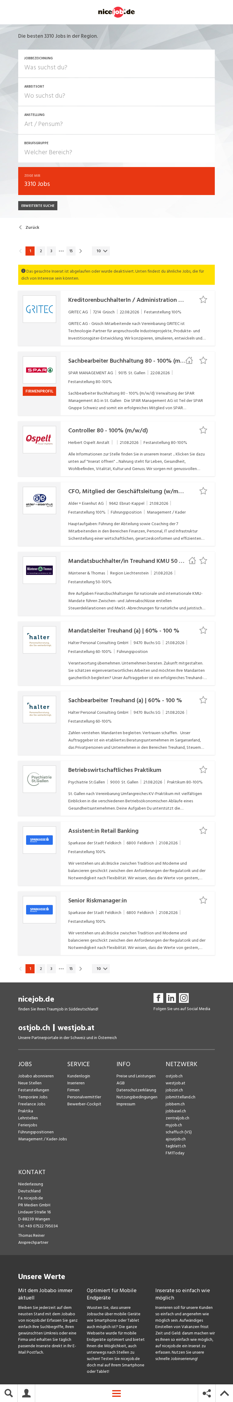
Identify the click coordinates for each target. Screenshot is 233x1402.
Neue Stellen (30, 1082)
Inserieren (76, 1082)
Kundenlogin (78, 1075)
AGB (120, 1082)
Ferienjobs (27, 1124)
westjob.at (76, 1028)
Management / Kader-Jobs (42, 1138)
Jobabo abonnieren (36, 1075)
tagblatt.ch (176, 1145)
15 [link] (71, 251)
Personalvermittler (84, 1096)
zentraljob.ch (177, 1117)
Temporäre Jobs (32, 1096)
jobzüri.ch (174, 1089)
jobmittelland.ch (180, 1096)
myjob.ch (174, 1124)
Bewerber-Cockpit (84, 1103)
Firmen (73, 1089)
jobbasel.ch (176, 1110)
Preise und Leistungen (136, 1075)
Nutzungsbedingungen (136, 1096)
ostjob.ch (34, 1028)
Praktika (25, 1110)
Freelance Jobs (31, 1103)
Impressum (125, 1103)
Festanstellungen (33, 1089)
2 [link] (41, 251)
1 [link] (30, 251)
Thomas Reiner (31, 1235)
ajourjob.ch (176, 1138)
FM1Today (175, 1152)
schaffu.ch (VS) (179, 1131)
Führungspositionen (36, 1131)
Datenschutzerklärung (136, 1089)
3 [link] (51, 251)
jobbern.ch (175, 1103)
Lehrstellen (28, 1117)
